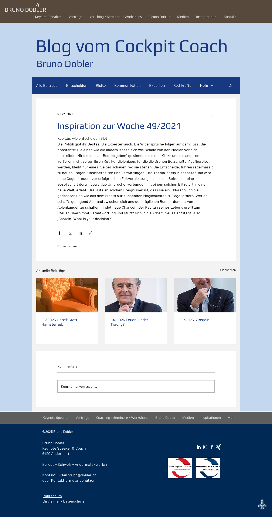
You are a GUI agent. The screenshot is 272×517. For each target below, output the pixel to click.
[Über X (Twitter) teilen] (70, 233)
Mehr (204, 85)
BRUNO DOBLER (25, 9)
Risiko (101, 85)
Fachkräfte (182, 85)
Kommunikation (127, 85)
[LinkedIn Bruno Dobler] (198, 447)
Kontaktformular (65, 480)
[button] (76, 16)
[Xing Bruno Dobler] (218, 447)
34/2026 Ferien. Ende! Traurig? (129, 322)
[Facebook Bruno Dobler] (212, 447)
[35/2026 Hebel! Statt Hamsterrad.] (67, 295)
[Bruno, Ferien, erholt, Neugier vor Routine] (136, 295)
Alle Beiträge (47, 85)
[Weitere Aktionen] (212, 113)
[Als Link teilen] (91, 233)
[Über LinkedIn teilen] (80, 233)
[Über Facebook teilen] (59, 233)
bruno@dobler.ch (82, 475)
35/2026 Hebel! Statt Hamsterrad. (59, 322)
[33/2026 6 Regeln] (205, 295)
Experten (157, 85)
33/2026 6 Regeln (194, 320)
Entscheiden (76, 85)
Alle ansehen (228, 270)
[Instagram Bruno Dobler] (205, 447)
